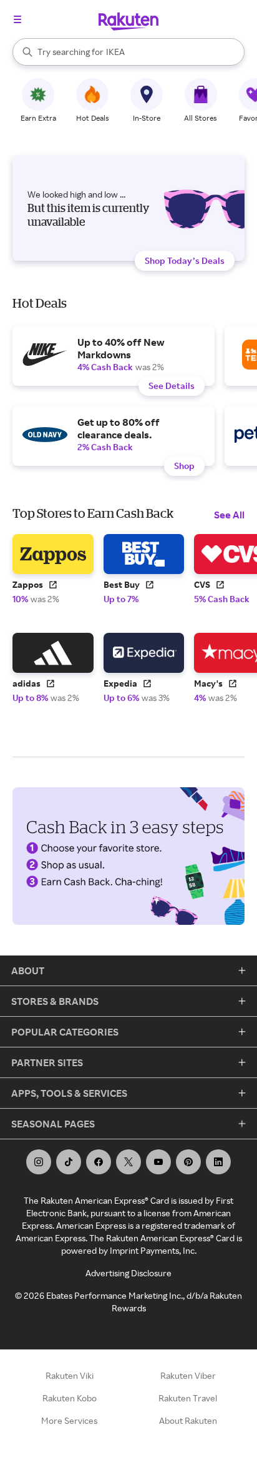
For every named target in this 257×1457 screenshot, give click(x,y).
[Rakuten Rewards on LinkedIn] (218, 1161)
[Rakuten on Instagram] (38, 1161)
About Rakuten (188, 1420)
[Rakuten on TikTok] (68, 1161)
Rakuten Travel (187, 1398)
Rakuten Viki (70, 1375)
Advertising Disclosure (128, 1273)
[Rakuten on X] (128, 1161)
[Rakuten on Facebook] (98, 1161)
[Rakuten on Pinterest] (188, 1161)
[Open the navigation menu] (17, 19)
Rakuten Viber (188, 1375)
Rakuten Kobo (69, 1398)
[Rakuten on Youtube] (158, 1161)
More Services (69, 1420)
